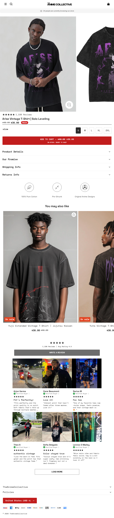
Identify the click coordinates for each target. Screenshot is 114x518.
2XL (108, 130)
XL (99, 130)
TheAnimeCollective (18, 513)
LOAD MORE (57, 472)
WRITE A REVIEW (57, 353)
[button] (5, 4)
